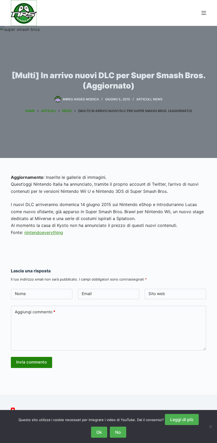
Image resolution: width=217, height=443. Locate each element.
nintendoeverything (43, 232)
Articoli (143, 99)
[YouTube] (13, 410)
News (157, 99)
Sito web (156, 293)
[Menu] (203, 13)
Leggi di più (181, 419)
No (118, 432)
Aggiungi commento (35, 311)
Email (87, 293)
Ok (99, 432)
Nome (20, 293)
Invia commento (31, 362)
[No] (210, 426)
